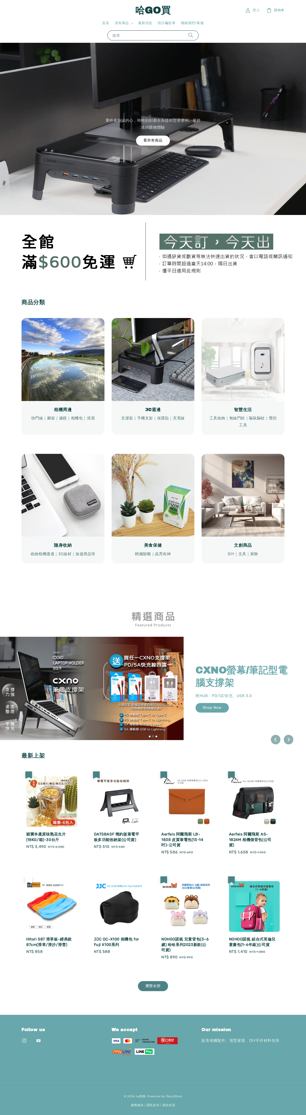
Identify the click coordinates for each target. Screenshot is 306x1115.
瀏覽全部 (153, 986)
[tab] (150, 736)
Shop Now (227, 701)
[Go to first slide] (288, 739)
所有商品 (122, 23)
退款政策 (168, 1105)
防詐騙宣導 (166, 23)
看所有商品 (153, 140)
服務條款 (137, 1105)
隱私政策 (153, 1105)
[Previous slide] (275, 739)
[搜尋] (190, 35)
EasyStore (174, 1096)
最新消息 (145, 23)
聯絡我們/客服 (192, 23)
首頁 (105, 23)
